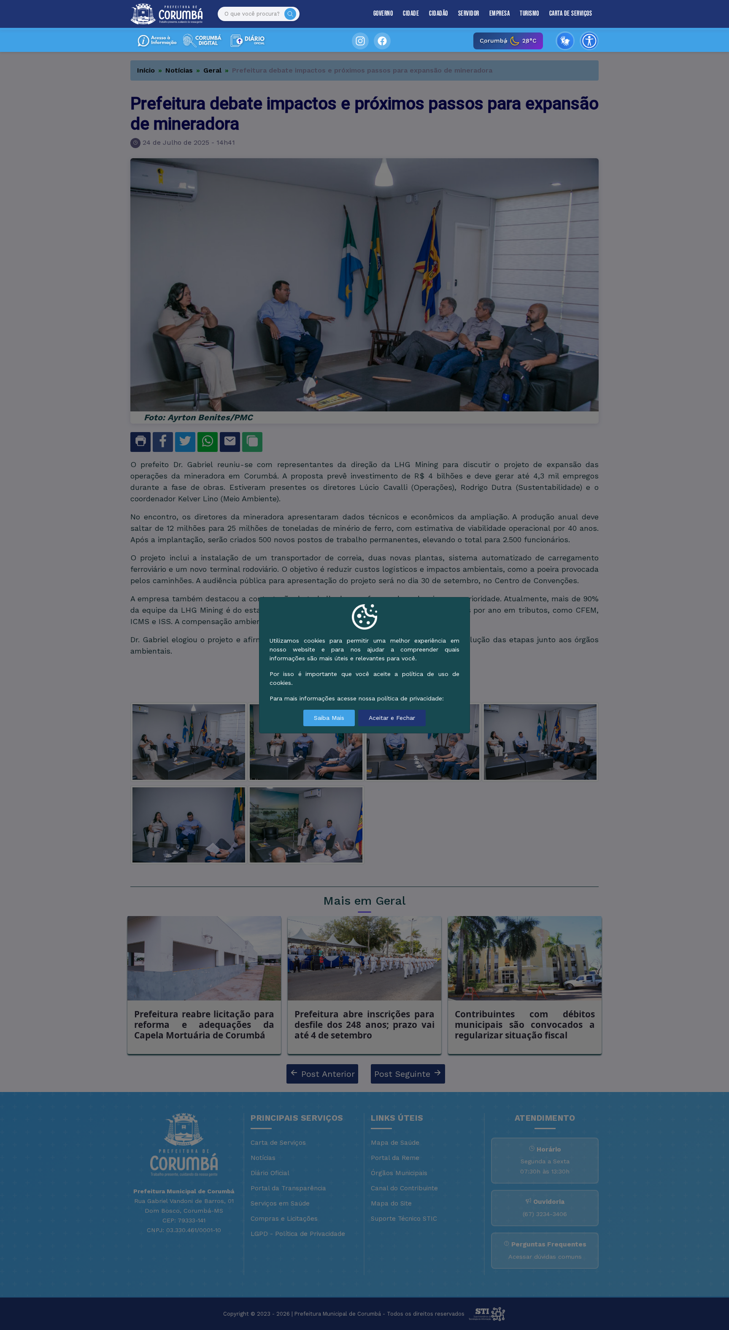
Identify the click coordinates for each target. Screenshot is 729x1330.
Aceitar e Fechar (392, 717)
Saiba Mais (329, 717)
